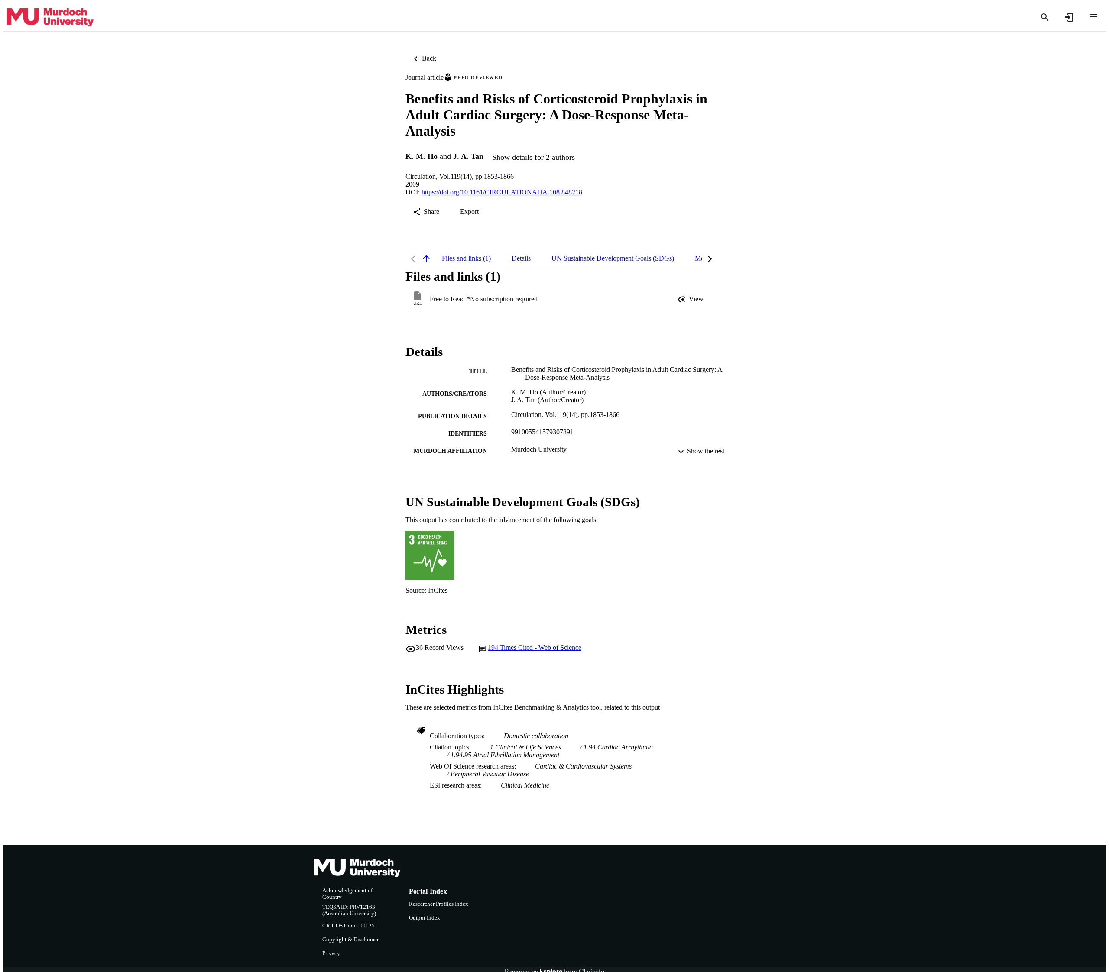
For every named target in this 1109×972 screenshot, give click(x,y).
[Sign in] (1069, 17)
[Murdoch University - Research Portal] (50, 17)
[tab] (466, 258)
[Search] (1045, 17)
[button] (691, 299)
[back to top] (426, 258)
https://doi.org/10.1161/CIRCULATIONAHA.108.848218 (502, 192)
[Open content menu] (1093, 17)
